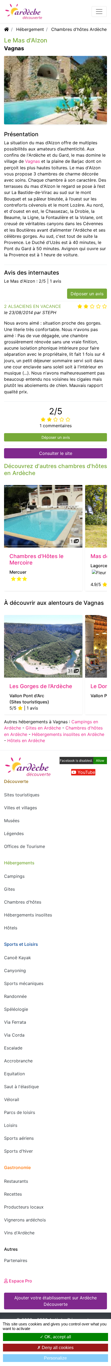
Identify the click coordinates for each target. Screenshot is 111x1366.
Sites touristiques (21, 794)
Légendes (14, 833)
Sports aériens (19, 1138)
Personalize (55, 1358)
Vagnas (32, 161)
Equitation (14, 1073)
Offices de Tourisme (24, 846)
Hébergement (30, 29)
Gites (9, 889)
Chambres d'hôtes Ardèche (79, 29)
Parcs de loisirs (19, 1112)
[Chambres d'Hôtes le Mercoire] (43, 516)
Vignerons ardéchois (25, 1220)
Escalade (13, 1048)
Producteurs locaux (24, 1207)
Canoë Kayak (17, 957)
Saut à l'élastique (21, 1086)
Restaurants (16, 1181)
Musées (11, 820)
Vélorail (11, 1099)
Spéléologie (16, 1009)
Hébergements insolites (28, 915)
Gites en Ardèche (43, 728)
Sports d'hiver (18, 1151)
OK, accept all (57, 1337)
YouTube (85, 772)
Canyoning (15, 970)
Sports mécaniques (23, 983)
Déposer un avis (87, 293)
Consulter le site (55, 453)
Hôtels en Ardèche (26, 740)
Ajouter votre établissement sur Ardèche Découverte (55, 1301)
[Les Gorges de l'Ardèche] (43, 646)
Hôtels (10, 927)
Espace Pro (20, 1281)
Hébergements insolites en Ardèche (68, 734)
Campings (14, 876)
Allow (100, 761)
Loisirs (10, 1125)
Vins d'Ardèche (19, 1232)
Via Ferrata (15, 1022)
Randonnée (15, 996)
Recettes (13, 1194)
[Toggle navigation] (99, 11)
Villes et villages (20, 807)
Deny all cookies (57, 1347)
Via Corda (14, 1035)
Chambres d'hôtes (22, 902)
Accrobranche (18, 1060)
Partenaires (15, 1260)
